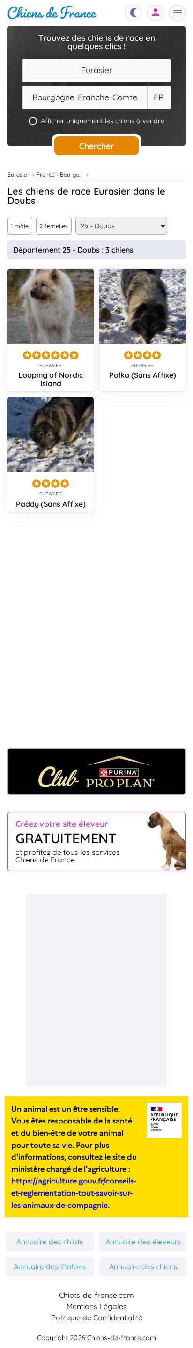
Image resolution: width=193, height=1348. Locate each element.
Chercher (96, 146)
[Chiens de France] (52, 13)
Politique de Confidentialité (96, 1317)
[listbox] (159, 97)
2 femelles (53, 226)
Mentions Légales (97, 1306)
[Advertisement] (96, 634)
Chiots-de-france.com (96, 1295)
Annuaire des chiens (143, 1266)
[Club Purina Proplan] (96, 771)
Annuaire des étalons (50, 1266)
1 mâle (20, 226)
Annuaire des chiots (49, 1241)
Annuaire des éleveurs (143, 1241)
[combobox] (96, 70)
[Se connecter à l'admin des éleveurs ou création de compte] (155, 13)
